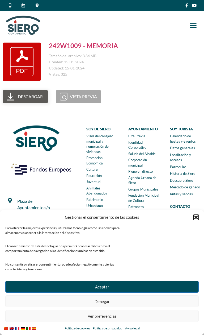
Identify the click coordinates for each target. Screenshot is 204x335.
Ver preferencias (102, 316)
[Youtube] (194, 5)
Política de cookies (77, 328)
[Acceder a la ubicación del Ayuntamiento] (38, 5)
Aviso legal (132, 328)
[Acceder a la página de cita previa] (24, 5)
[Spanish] (34, 327)
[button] (196, 217)
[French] (18, 327)
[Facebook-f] (186, 5)
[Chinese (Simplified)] (7, 327)
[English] (12, 327)
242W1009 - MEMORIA (83, 45)
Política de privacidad (107, 328)
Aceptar (102, 286)
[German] (23, 327)
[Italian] (29, 327)
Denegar (102, 301)
